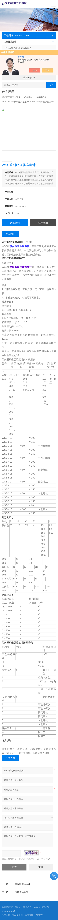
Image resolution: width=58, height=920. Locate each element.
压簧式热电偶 (21, 892)
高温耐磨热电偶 (22, 884)
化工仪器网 (17, 915)
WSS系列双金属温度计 (18, 102)
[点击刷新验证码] (31, 852)
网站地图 (40, 915)
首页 (18, 97)
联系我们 (43, 222)
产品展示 (28, 97)
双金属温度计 (10, 42)
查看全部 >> (29, 77)
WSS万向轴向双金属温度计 (18, 48)
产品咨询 (15, 222)
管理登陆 (29, 915)
